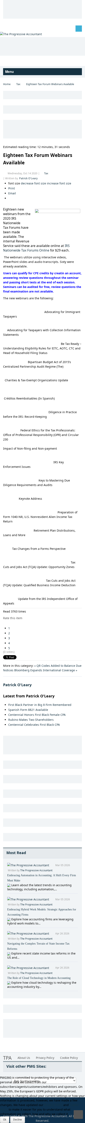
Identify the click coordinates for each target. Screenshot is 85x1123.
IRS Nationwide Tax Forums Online (36, 248)
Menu (10, 71)
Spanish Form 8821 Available (28, 710)
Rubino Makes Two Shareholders (31, 720)
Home (7, 84)
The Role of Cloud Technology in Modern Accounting (39, 978)
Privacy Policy (45, 1058)
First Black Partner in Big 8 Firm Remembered (39, 705)
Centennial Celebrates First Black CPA (34, 725)
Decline (17, 1119)
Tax (18, 84)
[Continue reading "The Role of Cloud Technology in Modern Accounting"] (9, 983)
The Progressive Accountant (36, 870)
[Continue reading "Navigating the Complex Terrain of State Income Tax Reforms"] (9, 953)
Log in (10, 28)
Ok (4, 1119)
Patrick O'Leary (28, 178)
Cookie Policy (69, 1058)
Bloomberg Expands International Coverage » (45, 670)
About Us (24, 1058)
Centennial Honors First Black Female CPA (37, 715)
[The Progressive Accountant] (21, 34)
